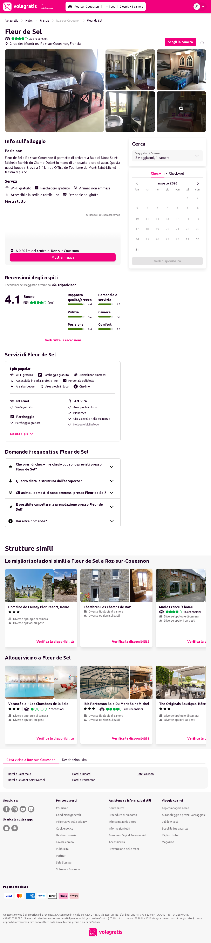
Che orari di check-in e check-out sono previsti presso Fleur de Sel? (59, 466)
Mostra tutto (15, 201)
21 (177, 229)
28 (177, 239)
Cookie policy (64, 828)
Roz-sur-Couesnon (87, 6)
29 (187, 239)
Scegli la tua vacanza (175, 828)
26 (157, 239)
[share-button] (202, 42)
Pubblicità (62, 849)
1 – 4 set (109, 6)
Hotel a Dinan (145, 774)
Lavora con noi (65, 842)
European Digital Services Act (128, 835)
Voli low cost (170, 821)
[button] (54, 90)
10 (137, 218)
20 (167, 229)
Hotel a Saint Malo (19, 774)
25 (147, 239)
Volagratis (11, 20)
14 (177, 218)
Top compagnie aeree (175, 808)
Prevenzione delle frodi (124, 849)
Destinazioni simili (75, 760)
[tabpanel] (105, 778)
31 (137, 249)
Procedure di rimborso (123, 815)
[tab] (31, 759)
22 (187, 229)
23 (197, 229)
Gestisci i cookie (66, 835)
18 (147, 229)
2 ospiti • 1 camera (131, 6)
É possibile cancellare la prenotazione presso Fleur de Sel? (59, 507)
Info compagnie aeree (122, 821)
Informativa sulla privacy (71, 821)
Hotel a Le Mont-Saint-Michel (26, 780)
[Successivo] (197, 183)
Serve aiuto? (116, 808)
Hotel (29, 20)
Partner (61, 855)
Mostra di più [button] (19, 433)
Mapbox (93, 215)
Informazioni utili (119, 828)
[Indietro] (137, 183)
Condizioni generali (68, 815)
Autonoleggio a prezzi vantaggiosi (183, 815)
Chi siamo (62, 808)
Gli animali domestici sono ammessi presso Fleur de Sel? (61, 493)
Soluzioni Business (68, 869)
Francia (44, 20)
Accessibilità (117, 842)
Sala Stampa (64, 862)
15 (187, 218)
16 (197, 218)
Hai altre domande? (31, 521)
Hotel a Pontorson (83, 780)
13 (167, 218)
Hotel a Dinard (81, 774)
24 (137, 239)
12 (157, 218)
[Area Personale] (200, 6)
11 (147, 218)
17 (137, 229)
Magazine (168, 842)
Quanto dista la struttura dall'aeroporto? (49, 481)
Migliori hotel (170, 835)
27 (167, 239)
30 (197, 239)
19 (157, 229)
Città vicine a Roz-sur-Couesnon (30, 760)
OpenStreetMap (110, 215)
